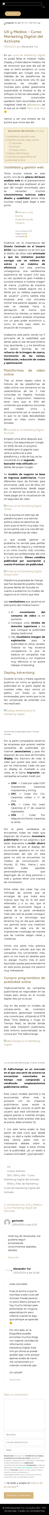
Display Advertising (17, 153)
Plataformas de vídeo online (22, 139)
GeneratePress (37, 1511)
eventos (20, 1171)
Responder (13, 1257)
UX (8, 1166)
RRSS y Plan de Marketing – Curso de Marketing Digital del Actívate (22, 1188)
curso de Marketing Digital (28, 55)
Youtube (15, 143)
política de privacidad (24, 1468)
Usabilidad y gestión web (20, 136)
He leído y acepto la (23, 1485)
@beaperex (34, 104)
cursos (11, 1171)
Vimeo (14, 146)
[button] (38, 7)
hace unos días (36, 108)
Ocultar (39, 131)
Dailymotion (17, 150)
